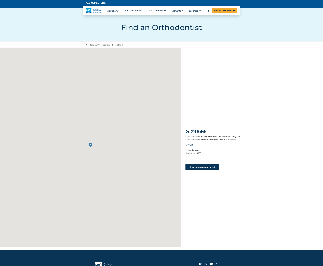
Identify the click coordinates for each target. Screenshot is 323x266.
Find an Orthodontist (224, 10)
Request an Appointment (202, 167)
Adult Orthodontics (134, 10)
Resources (193, 10)
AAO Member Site (96, 3)
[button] (90, 145)
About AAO (113, 10)
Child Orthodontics (156, 10)
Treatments (175, 10)
